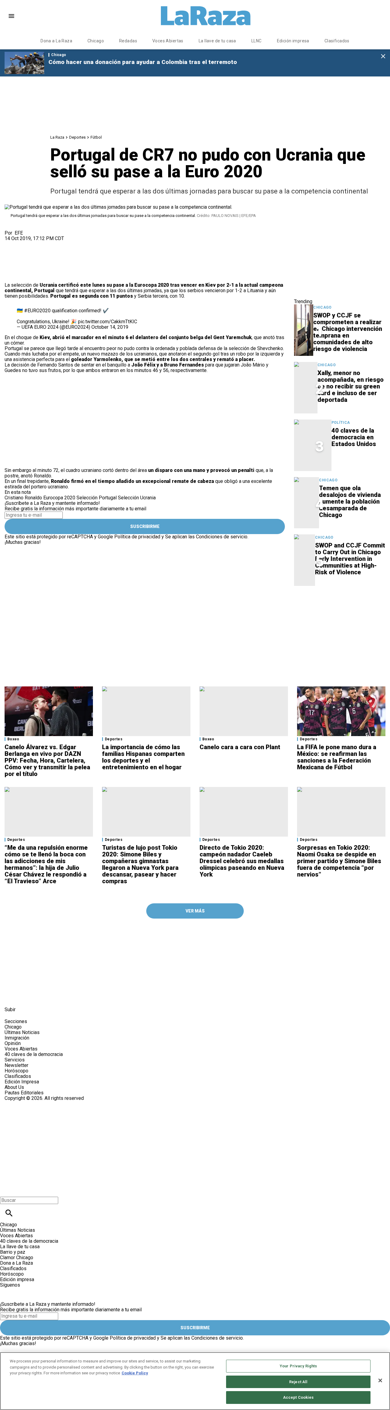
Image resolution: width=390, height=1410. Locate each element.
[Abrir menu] (11, 16)
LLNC (256, 40)
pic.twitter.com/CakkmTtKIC (107, 321)
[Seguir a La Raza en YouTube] (41, 996)
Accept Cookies (298, 1397)
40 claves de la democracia (34, 1054)
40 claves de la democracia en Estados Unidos (354, 437)
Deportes (77, 137)
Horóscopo (16, 1071)
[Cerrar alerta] (383, 56)
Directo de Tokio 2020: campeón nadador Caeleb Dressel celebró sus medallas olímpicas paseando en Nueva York (242, 861)
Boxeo (13, 739)
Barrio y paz (12, 1252)
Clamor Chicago (16, 1257)
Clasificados (336, 40)
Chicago (95, 40)
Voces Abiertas (167, 40)
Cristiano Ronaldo (23, 498)
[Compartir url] (11, 275)
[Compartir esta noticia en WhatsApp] (12, 244)
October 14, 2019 (109, 327)
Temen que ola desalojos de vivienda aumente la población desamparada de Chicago (350, 501)
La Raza (57, 137)
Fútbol (96, 137)
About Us (14, 1087)
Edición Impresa (22, 1082)
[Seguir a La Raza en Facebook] (12, 996)
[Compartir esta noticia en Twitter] (41, 244)
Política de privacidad (137, 537)
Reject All (298, 1382)
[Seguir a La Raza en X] (27, 996)
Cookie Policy (135, 1373)
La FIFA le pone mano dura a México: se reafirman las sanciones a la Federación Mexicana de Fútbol (336, 757)
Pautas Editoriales (24, 1093)
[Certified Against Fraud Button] (26, 1104)
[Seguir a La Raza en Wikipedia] (71, 996)
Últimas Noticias (22, 1032)
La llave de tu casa (217, 40)
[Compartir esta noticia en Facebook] (27, 244)
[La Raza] (206, 15)
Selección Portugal (96, 498)
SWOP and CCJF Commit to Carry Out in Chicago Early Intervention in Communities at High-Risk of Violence (350, 559)
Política (341, 422)
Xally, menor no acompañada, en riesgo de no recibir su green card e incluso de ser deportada (350, 386)
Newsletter (16, 1065)
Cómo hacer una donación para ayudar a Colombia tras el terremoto (142, 62)
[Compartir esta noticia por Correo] (56, 244)
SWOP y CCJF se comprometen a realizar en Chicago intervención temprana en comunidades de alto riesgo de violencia (347, 332)
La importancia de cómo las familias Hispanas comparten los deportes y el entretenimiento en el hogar (143, 757)
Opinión (13, 1043)
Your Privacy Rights (298, 1366)
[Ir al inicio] (126, 935)
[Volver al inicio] (125, 1123)
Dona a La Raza (56, 40)
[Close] (380, 1380)
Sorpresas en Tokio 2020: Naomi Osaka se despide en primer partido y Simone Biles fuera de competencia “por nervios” (339, 861)
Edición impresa (293, 40)
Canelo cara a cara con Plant (240, 747)
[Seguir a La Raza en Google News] (56, 996)
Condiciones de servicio (221, 537)
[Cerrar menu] (7, 1190)
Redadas (128, 40)
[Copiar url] (19, 262)
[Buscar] (9, 1213)
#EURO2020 (37, 311)
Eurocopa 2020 (151, 285)
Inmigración (17, 1038)
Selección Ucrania (137, 498)
